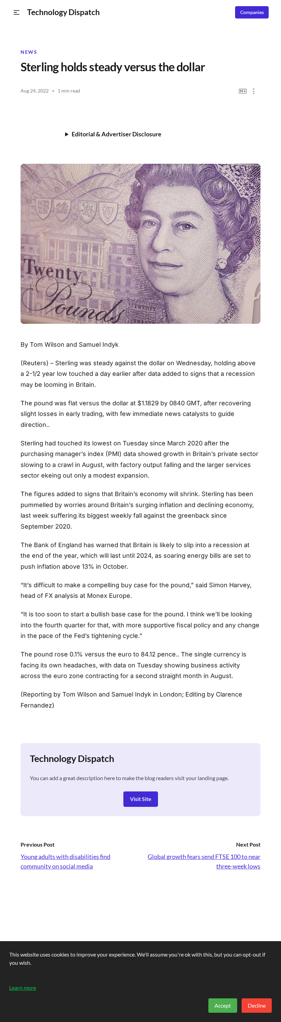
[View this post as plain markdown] (243, 91)
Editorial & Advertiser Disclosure (116, 134)
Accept (223, 1005)
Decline (257, 1005)
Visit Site (140, 799)
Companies (252, 12)
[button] (16, 12)
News (29, 52)
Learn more (22, 987)
